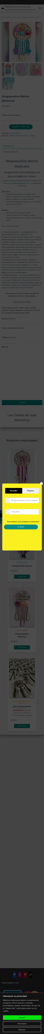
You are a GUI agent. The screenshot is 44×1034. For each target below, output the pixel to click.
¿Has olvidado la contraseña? (28, 522)
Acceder (20, 527)
